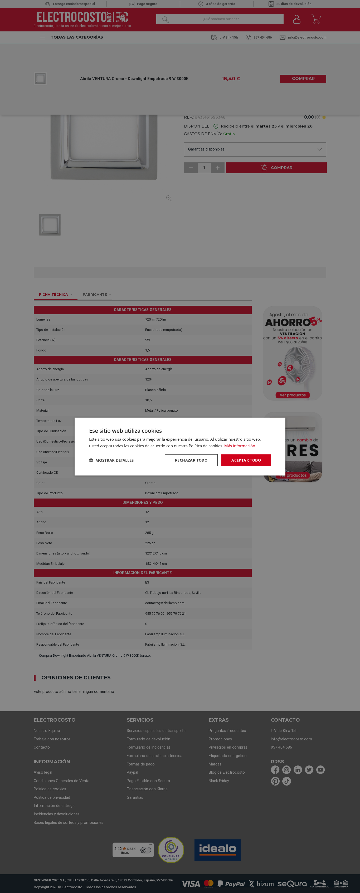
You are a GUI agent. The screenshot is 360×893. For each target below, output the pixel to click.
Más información (239, 445)
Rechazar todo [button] (191, 460)
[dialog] (180, 447)
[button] (111, 460)
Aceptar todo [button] (246, 460)
